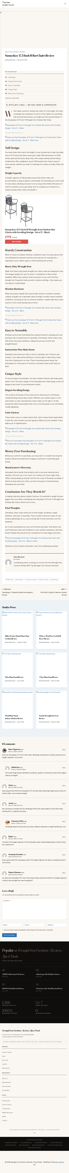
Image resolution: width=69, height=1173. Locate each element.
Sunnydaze (54, 579)
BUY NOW (16, 242)
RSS (34, 1133)
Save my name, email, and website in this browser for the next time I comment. (28, 930)
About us (4, 1078)
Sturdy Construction (15, 81)
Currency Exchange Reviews (55, 1145)
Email (27, 925)
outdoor (4, 1064)
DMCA (4, 1116)
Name (5, 925)
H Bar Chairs (9, 579)
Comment (7, 901)
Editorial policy (6, 1082)
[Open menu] (65, 3)
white (3, 1056)
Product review (43, 579)
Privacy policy (6, 1100)
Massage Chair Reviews (11, 1142)
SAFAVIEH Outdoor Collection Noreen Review (53, 592)
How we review (6, 1086)
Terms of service (7, 1104)
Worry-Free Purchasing (15, 93)
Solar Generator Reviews (41, 1142)
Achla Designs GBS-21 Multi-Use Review (48, 974)
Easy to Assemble (14, 85)
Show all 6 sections (12, 98)
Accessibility (5, 1090)
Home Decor (19, 579)
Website (50, 925)
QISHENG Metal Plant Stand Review (13, 988)
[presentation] (17, 621)
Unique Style (12, 89)
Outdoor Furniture (31, 579)
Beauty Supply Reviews (38, 1145)
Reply (63, 749)
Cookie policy (6, 1108)
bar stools (9, 52)
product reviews (19, 52)
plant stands (6, 1068)
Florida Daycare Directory (34, 1147)
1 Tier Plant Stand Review (14, 677)
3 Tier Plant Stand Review (48, 677)
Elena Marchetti (11, 60)
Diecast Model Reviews (56, 1142)
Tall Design (11, 77)
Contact (4, 1120)
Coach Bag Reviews (24, 1145)
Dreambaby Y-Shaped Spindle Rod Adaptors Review (17, 592)
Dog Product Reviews (10, 1145)
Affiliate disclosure (7, 1112)
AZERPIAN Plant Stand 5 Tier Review (13, 974)
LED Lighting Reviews (26, 1142)
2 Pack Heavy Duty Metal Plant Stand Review (49, 988)
